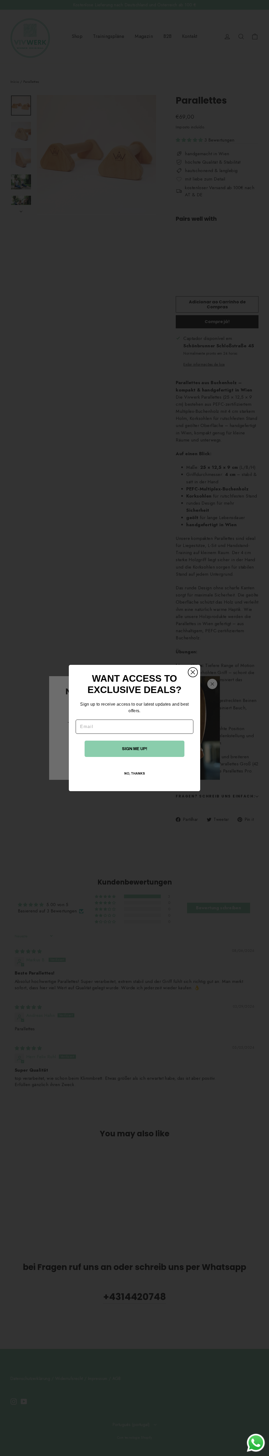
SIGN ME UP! (134, 748)
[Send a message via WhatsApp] (255, 1442)
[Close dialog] (193, 672)
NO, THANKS (134, 773)
